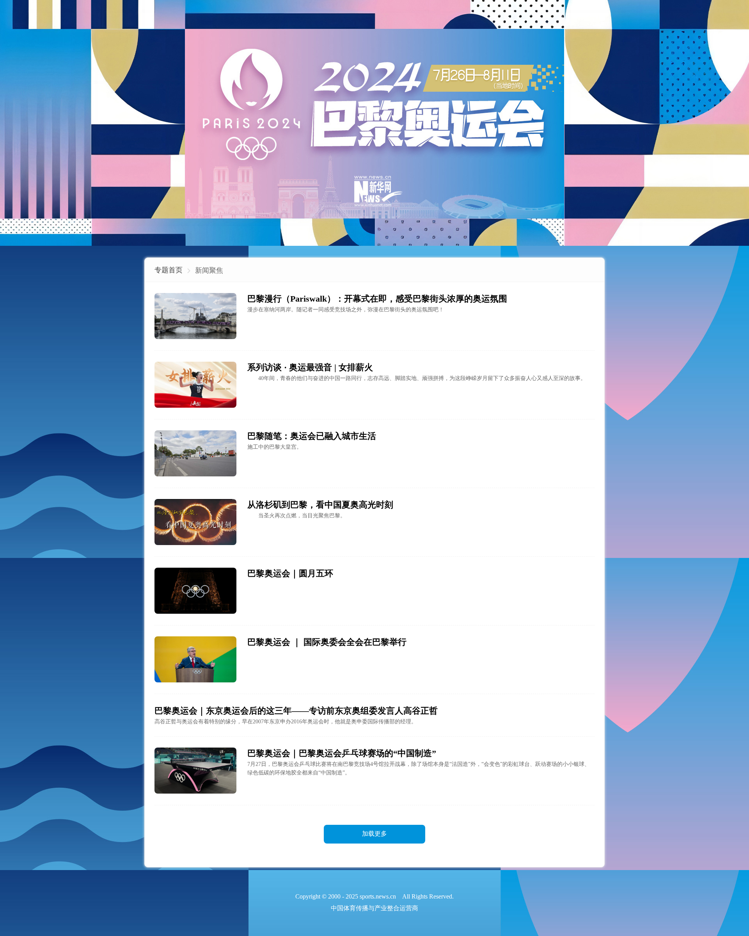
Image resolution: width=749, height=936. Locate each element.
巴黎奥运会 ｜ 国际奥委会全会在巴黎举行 (326, 642)
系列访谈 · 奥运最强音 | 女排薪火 (310, 367)
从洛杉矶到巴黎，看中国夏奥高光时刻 (320, 505)
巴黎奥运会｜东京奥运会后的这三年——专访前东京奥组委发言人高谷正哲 (296, 711)
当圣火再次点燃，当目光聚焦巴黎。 (296, 516)
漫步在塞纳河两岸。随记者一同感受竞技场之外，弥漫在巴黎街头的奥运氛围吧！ (345, 310)
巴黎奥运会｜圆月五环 (290, 573)
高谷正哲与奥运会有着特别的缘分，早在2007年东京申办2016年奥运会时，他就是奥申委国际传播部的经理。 (285, 722)
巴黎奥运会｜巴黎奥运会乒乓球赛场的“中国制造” (341, 753)
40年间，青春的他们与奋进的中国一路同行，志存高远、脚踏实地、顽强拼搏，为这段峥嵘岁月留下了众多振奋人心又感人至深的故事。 (416, 378)
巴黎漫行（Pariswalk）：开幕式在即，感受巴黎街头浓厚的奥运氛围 (377, 299)
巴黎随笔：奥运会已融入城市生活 (311, 436)
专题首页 (168, 270)
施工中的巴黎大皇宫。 (274, 447)
